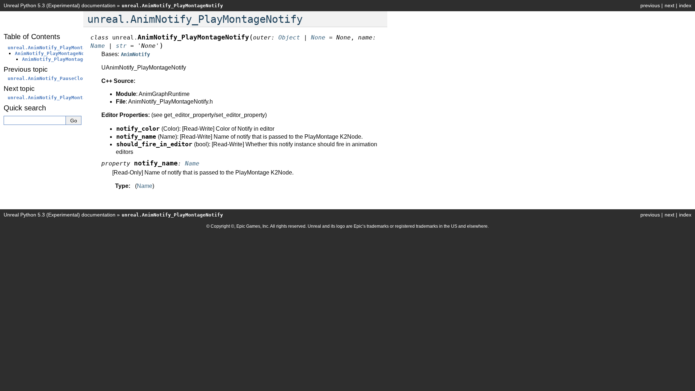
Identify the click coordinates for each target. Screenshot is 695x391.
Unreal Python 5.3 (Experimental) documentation (59, 5)
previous (650, 5)
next (669, 5)
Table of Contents (32, 37)
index (685, 5)
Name (144, 186)
